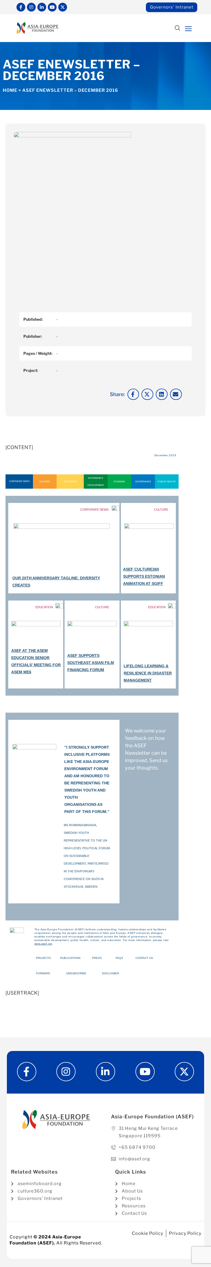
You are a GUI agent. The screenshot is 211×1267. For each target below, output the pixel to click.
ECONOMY (119, 481)
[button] (177, 28)
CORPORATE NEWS (19, 481)
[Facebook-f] (20, 7)
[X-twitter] (62, 7)
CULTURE (45, 481)
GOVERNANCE (143, 481)
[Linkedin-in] (41, 7)
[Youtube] (52, 7)
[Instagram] (31, 7)
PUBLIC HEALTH (167, 481)
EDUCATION (70, 481)
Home (10, 90)
